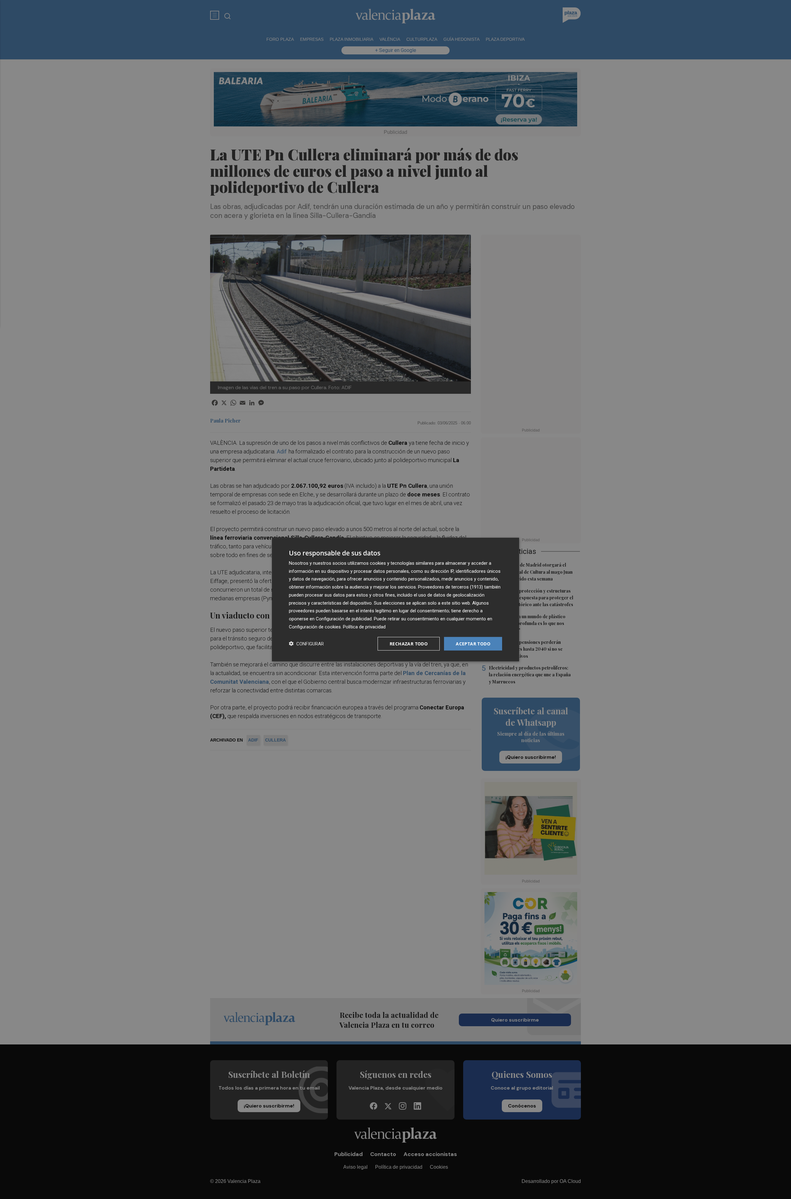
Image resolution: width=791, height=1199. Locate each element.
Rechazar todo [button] (409, 643)
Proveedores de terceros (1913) (450, 587)
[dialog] (395, 599)
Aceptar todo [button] (473, 643)
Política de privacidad (364, 626)
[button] (306, 643)
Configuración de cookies (315, 626)
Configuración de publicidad (344, 619)
